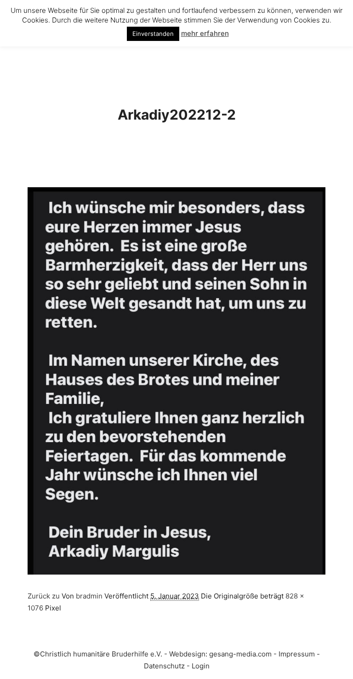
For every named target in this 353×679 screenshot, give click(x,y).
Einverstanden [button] (153, 33)
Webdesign (187, 654)
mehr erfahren (205, 33)
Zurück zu (45, 596)
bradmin (89, 596)
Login (201, 666)
